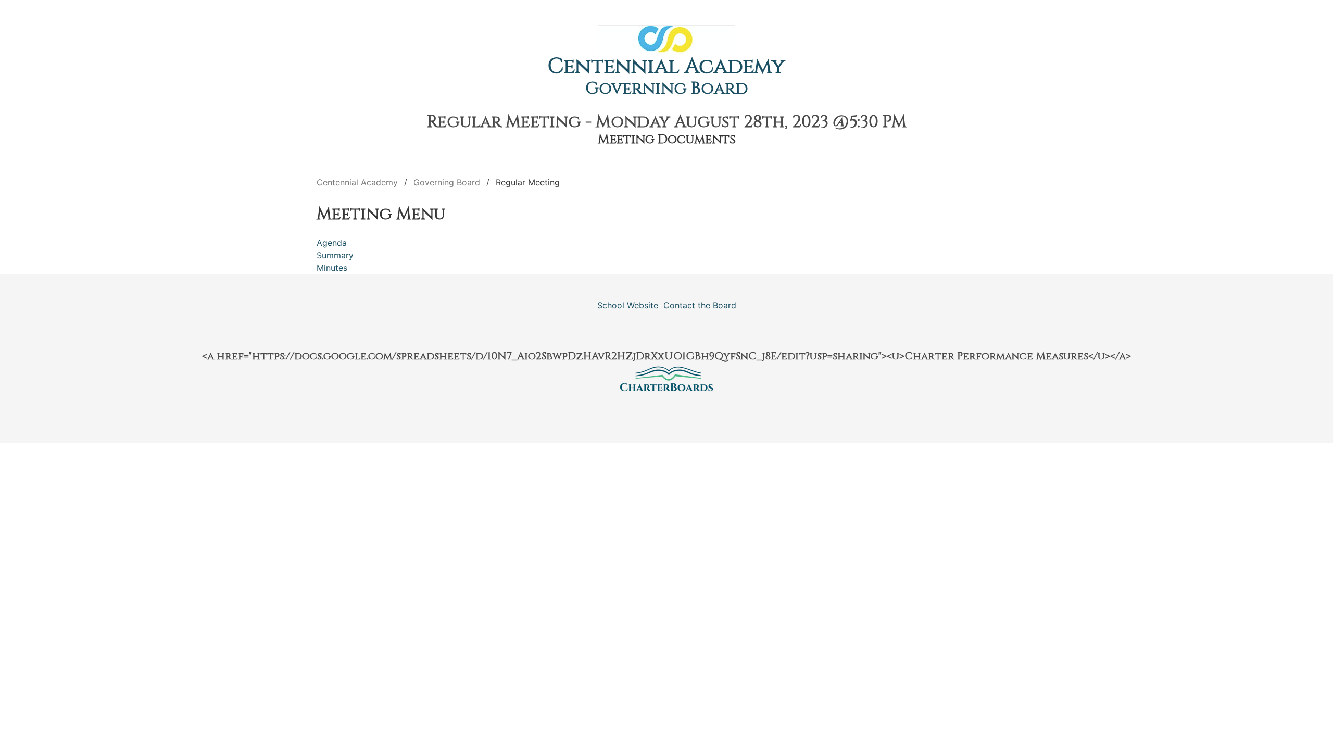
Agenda (332, 243)
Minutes (332, 267)
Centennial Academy (666, 67)
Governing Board (666, 89)
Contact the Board (699, 305)
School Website (627, 305)
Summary (335, 255)
